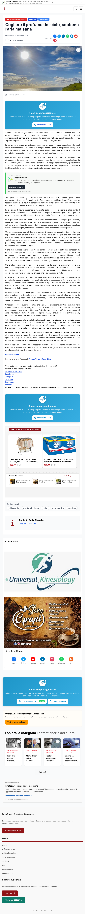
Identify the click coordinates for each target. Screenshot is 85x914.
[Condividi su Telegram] (71, 36)
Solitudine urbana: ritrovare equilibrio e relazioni (11, 758)
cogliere (45, 508)
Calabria (32, 19)
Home (4, 845)
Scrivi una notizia (8, 857)
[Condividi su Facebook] (55, 36)
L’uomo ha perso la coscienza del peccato (71, 758)
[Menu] (81, 8)
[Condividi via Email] (76, 36)
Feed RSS (5, 865)
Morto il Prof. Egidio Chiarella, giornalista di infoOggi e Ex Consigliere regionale (31, 758)
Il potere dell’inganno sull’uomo (51, 758)
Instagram (9, 382)
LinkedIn (9, 385)
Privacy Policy (7, 869)
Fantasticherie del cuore (16, 19)
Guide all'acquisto (9, 853)
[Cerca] (75, 8)
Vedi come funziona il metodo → (18, 796)
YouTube (9, 379)
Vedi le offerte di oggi (16, 722)
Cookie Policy (7, 873)
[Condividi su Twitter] (59, 36)
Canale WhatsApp (33, 701)
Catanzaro (44, 19)
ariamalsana (72, 508)
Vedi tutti (42, 772)
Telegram (9, 377)
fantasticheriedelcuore (31, 508)
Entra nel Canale (44, 125)
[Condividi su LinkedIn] (63, 36)
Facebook (9, 374)
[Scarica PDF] (55, 40)
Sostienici (6, 861)
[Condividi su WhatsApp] (67, 36)
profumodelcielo (58, 508)
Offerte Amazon (8, 849)
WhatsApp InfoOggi (13, 371)
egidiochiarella (14, 508)
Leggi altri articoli (26, 523)
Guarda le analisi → (16, 187)
